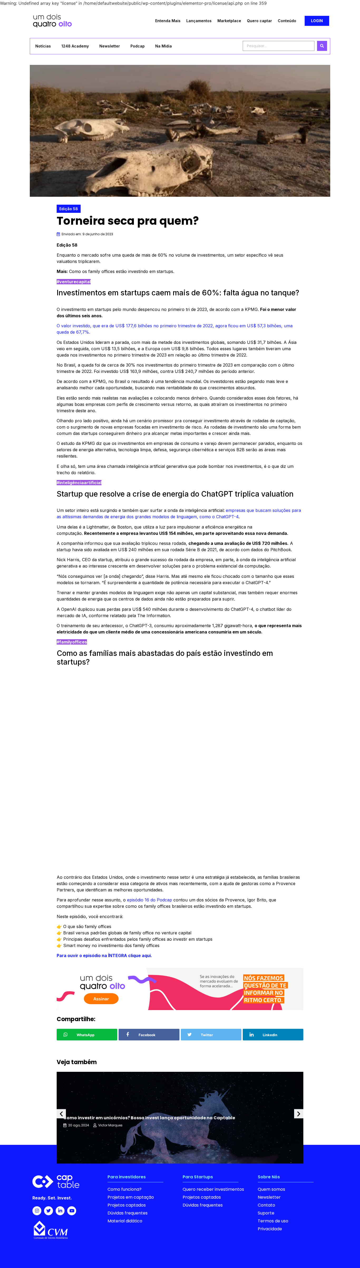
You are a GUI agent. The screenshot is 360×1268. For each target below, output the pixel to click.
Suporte (266, 1213)
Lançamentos (199, 20)
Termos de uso (273, 1221)
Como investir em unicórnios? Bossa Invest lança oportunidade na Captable (149, 1118)
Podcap (137, 46)
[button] (317, 21)
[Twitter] (48, 1210)
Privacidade (270, 1229)
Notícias (43, 46)
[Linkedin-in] (60, 1210)
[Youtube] (71, 1210)
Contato (266, 1205)
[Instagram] (36, 1210)
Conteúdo (287, 20)
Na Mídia (163, 46)
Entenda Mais (168, 20)
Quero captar (259, 20)
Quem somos (271, 1189)
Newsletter (109, 46)
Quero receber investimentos (213, 1189)
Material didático (125, 1221)
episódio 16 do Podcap (149, 899)
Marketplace (229, 20)
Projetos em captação (131, 1197)
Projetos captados (127, 1205)
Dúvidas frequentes (128, 1213)
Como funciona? (125, 1189)
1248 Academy (75, 46)
